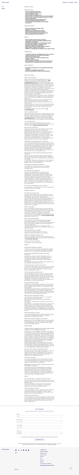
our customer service (48, 215)
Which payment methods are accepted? (35, 39)
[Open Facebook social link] (16, 450)
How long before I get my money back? (35, 19)
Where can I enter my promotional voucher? (37, 46)
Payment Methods (44, 451)
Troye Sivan (5, 2)
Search (65, 2)
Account (70, 2)
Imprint (41, 461)
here (49, 80)
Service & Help (43, 453)
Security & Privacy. (52, 444)
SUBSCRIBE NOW (39, 439)
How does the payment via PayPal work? (36, 44)
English (16, 469)
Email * (18, 414)
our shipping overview (32, 238)
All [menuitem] (3, 6)
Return (42, 456)
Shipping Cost (43, 449)
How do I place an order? (32, 59)
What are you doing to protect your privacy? (37, 71)
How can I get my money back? (33, 14)
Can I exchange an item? (31, 13)
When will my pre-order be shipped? (35, 30)
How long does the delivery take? (34, 28)
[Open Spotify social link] (28, 450)
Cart (75, 2)
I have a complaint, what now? (33, 12)
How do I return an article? (33, 11)
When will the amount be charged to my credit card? (39, 48)
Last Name (19, 425)
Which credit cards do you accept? (34, 47)
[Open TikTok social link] (16, 452)
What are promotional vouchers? (34, 45)
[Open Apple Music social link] (26, 450)
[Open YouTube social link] (23, 450)
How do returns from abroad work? (35, 20)
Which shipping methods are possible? (35, 31)
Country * (19, 430)
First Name (19, 419)
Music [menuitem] (3, 8)
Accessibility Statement (45, 463)
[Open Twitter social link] (18, 450)
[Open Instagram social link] (21, 450)
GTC (41, 458)
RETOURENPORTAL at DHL (30, 82)
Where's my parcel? (30, 29)
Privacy (42, 460)
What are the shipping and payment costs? (36, 32)
